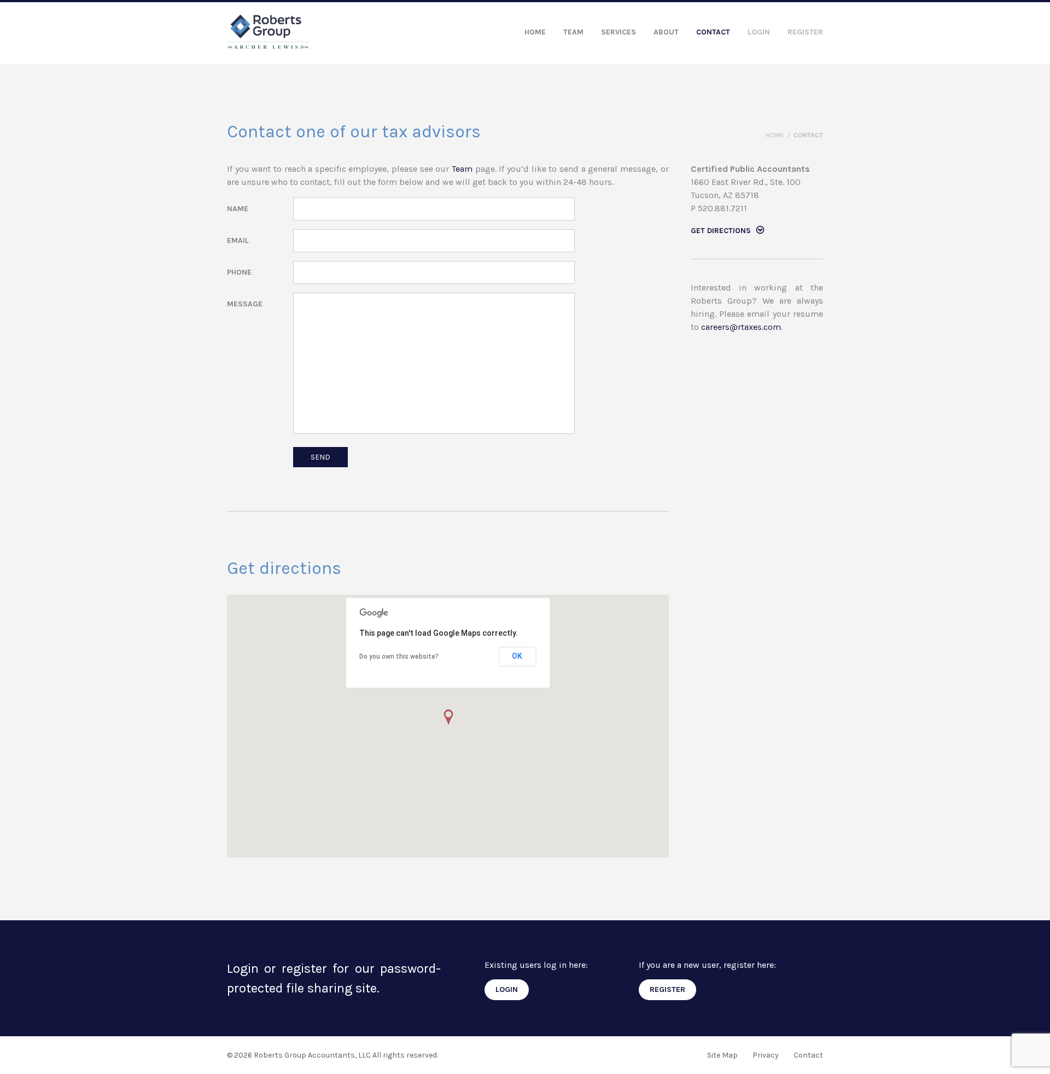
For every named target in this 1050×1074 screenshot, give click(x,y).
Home (535, 32)
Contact (713, 32)
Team (573, 32)
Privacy (765, 1055)
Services (618, 32)
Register (805, 32)
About (666, 32)
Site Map (722, 1055)
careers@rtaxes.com (741, 327)
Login (759, 32)
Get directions (721, 230)
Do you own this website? (399, 656)
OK (517, 656)
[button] (448, 717)
